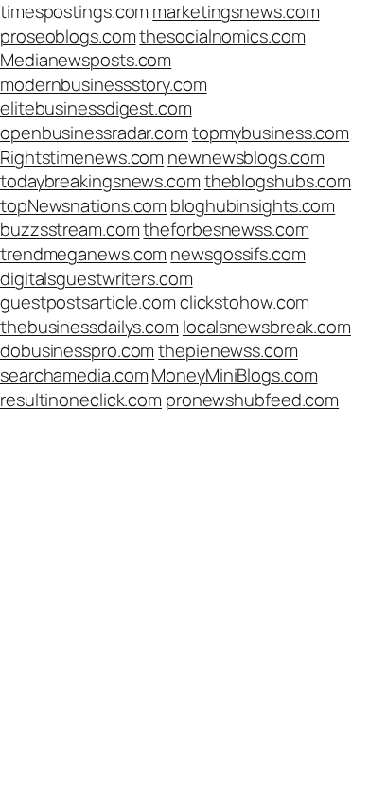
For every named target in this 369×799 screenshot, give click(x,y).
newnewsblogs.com (245, 157)
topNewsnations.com (83, 205)
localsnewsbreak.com (267, 326)
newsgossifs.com (238, 253)
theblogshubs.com (277, 180)
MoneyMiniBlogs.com (234, 375)
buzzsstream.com (70, 229)
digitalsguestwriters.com (96, 278)
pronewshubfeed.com (252, 399)
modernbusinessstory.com (103, 84)
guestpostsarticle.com (88, 302)
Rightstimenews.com (82, 157)
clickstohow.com (245, 302)
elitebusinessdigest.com (96, 108)
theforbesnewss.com (225, 229)
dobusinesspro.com (77, 350)
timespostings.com (74, 11)
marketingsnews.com (235, 11)
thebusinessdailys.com (89, 326)
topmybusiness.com (270, 132)
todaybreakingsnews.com (100, 180)
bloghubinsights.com (252, 205)
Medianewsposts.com (85, 59)
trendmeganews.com (83, 253)
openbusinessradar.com (94, 132)
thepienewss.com (228, 350)
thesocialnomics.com (222, 36)
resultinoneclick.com (81, 399)
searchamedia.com (74, 375)
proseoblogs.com (68, 36)
